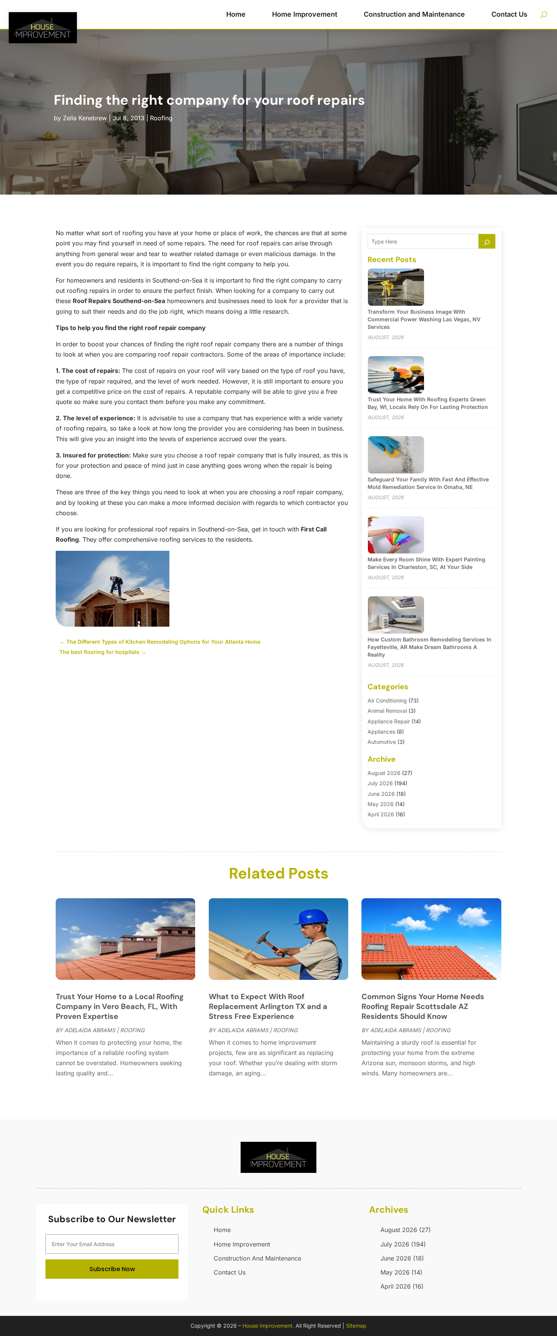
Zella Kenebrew (85, 118)
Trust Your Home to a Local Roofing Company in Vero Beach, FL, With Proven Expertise (120, 1006)
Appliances (381, 731)
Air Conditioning (387, 700)
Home (236, 14)
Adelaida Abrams (89, 1030)
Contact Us (509, 14)
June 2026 (381, 794)
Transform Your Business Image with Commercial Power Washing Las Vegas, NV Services (424, 319)
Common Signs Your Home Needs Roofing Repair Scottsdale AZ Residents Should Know (422, 1006)
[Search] (487, 241)
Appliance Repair (389, 721)
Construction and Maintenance (414, 14)
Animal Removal (387, 710)
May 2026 (381, 804)
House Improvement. (268, 1325)
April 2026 (381, 814)
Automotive (382, 742)
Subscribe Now (112, 1269)
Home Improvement (304, 14)
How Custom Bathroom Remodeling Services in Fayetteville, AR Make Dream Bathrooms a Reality (429, 647)
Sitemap (356, 1325)
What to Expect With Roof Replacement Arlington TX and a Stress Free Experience (268, 1006)
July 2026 (380, 783)
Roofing (161, 118)
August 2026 (384, 773)
